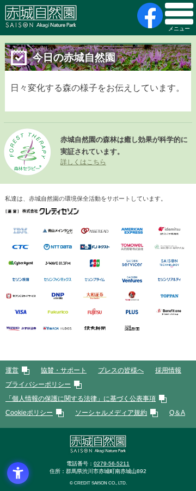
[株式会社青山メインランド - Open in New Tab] (58, 230)
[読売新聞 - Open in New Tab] (95, 328)
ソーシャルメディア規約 (111, 412)
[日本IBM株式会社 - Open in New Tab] (20, 230)
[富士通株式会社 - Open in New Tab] (95, 312)
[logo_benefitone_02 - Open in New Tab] (169, 312)
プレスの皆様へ (121, 370)
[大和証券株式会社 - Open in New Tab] (95, 296)
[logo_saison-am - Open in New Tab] (20, 279)
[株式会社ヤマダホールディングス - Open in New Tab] (58, 328)
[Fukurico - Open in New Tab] (58, 312)
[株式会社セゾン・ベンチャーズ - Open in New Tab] (132, 279)
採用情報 (168, 370)
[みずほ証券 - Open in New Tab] (20, 328)
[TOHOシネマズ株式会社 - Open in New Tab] (132, 296)
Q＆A (177, 412)
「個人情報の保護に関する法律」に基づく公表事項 (80, 398)
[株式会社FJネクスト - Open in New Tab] (95, 247)
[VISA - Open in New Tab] (20, 312)
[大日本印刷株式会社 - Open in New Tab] (58, 296)
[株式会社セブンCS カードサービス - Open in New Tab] (20, 296)
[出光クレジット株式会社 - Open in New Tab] (169, 230)
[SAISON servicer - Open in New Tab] (132, 263)
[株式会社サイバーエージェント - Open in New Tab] (20, 263)
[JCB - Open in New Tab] (95, 263)
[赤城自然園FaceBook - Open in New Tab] (148, 15)
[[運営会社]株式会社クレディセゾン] (42, 211)
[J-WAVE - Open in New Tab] (58, 263)
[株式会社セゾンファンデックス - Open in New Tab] (58, 279)
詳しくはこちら (83, 162)
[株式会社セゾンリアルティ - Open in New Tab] (169, 279)
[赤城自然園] (98, 450)
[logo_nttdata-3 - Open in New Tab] (58, 247)
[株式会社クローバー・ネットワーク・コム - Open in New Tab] (169, 247)
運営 (12, 370)
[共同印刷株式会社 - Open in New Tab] (132, 247)
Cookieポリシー (29, 412)
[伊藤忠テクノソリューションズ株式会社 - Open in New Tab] (20, 247)
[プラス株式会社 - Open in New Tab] (132, 312)
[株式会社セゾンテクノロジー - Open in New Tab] (169, 263)
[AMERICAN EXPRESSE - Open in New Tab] (132, 230)
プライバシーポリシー (38, 384)
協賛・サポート (64, 370)
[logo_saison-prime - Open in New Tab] (95, 279)
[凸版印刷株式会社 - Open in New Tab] (169, 296)
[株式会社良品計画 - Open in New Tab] (132, 328)
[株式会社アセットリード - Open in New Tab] (95, 230)
